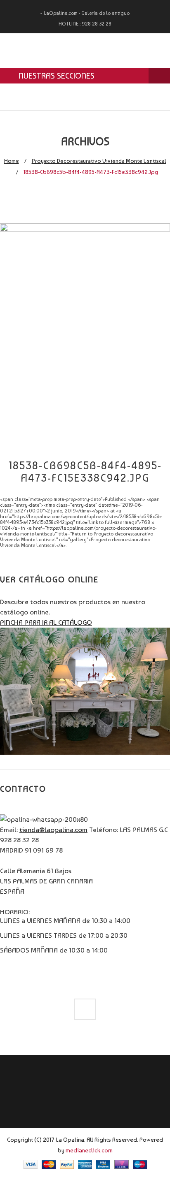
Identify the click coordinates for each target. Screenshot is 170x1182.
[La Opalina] (85, 51)
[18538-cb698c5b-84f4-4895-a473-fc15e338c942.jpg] (85, 229)
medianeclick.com (89, 1150)
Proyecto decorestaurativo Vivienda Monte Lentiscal (99, 161)
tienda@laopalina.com (53, 829)
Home (11, 161)
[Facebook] (85, 1009)
